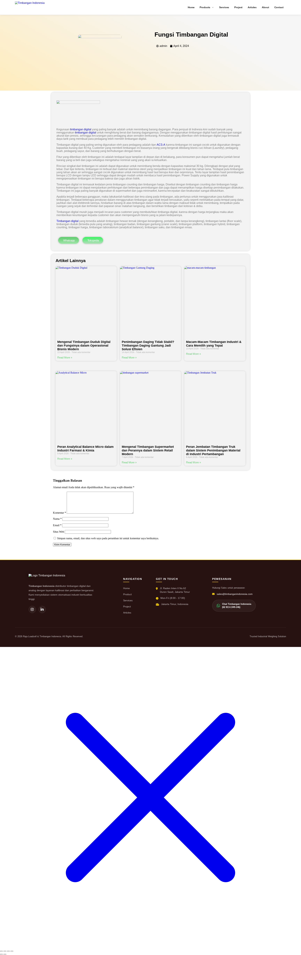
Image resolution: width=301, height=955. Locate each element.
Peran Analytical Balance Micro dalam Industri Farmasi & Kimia (85, 448)
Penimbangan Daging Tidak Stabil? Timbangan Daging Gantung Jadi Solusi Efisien (148, 345)
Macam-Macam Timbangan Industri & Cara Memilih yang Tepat (213, 343)
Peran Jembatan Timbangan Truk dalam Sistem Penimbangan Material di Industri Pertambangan (213, 450)
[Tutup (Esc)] (11, 951)
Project (127, 606)
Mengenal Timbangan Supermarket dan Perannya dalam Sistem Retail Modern (148, 450)
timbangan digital (80, 129)
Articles (127, 612)
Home (126, 588)
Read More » (64, 357)
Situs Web (58, 531)
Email (57, 525)
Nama (57, 518)
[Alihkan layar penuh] (4, 951)
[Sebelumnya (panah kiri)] (1, 954)
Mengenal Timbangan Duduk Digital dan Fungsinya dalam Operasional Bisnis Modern (83, 345)
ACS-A (161, 144)
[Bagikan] (8, 951)
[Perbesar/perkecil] (1, 951)
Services (128, 600)
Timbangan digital (67, 221)
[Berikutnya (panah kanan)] (4, 954)
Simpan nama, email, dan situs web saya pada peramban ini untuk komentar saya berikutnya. (108, 538)
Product (127, 594)
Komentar (59, 512)
